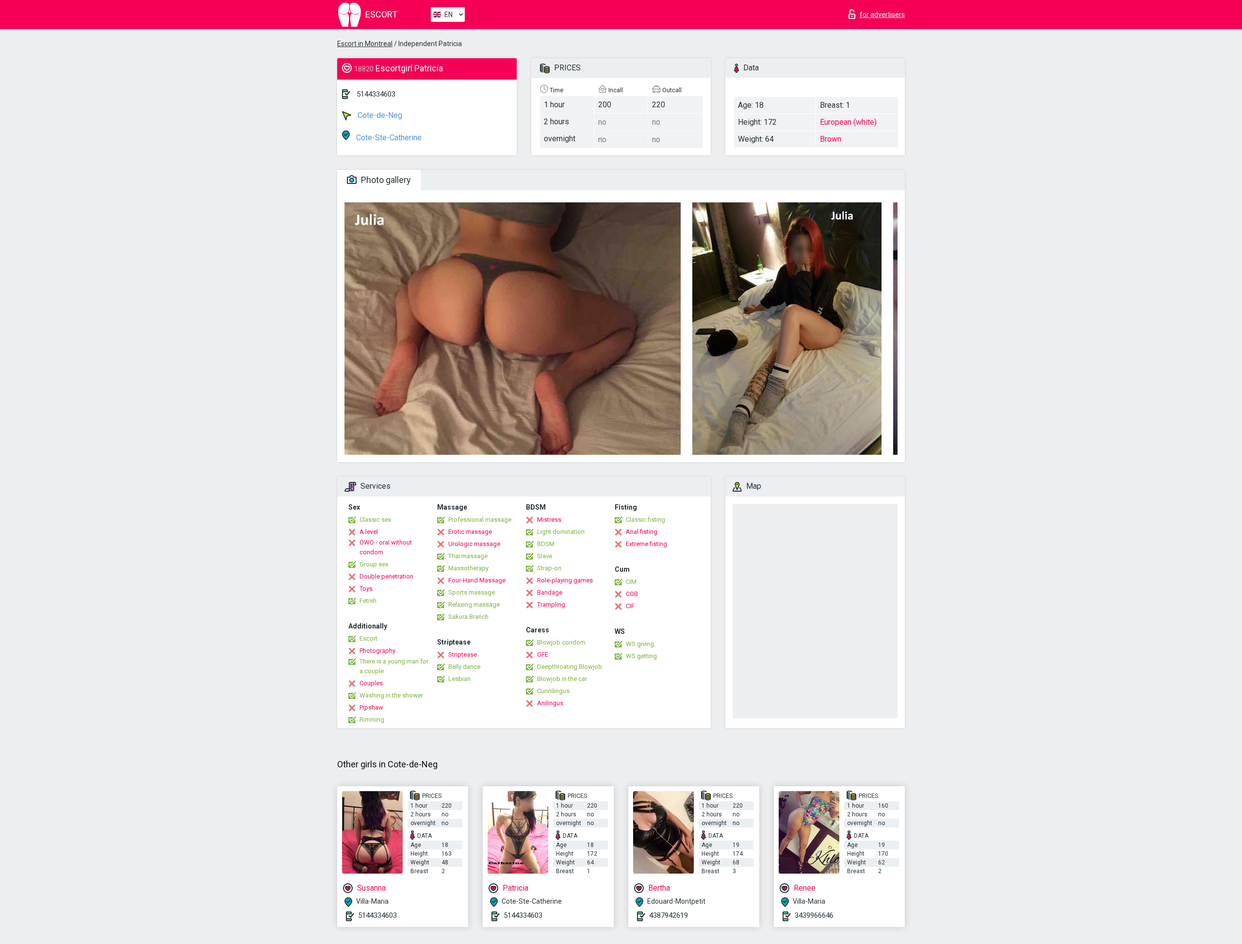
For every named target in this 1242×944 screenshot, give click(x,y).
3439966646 (814, 915)
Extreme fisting (646, 543)
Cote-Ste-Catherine (388, 137)
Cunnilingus (553, 691)
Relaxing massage (474, 604)
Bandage (549, 592)
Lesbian (459, 678)
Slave (544, 556)
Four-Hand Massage (477, 580)
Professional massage (479, 519)
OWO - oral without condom (386, 547)
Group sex (374, 564)
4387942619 (668, 915)
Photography (377, 650)
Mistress (549, 519)
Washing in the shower (391, 695)
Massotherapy (468, 568)
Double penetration (386, 576)
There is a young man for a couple (394, 666)
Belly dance (464, 666)
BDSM (546, 543)
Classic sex (375, 519)
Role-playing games (565, 580)
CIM (631, 581)
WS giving (640, 643)
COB (632, 593)
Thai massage (468, 556)
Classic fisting (645, 519)
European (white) (848, 122)
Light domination (561, 531)
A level (369, 531)
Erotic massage (470, 531)
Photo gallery (385, 180)
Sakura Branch (468, 616)
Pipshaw (371, 707)
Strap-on (549, 568)
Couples (371, 683)
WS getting (641, 656)
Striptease (462, 654)
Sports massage (471, 592)
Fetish (368, 600)
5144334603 (376, 94)
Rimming (372, 719)
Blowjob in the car (562, 678)
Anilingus (550, 703)
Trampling (551, 604)
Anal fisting (641, 531)
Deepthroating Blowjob (569, 666)
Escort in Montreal (364, 44)
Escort (368, 638)
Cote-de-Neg (379, 115)
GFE (542, 654)
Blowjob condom (561, 642)
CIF (630, 606)
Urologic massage (474, 543)
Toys (366, 588)
